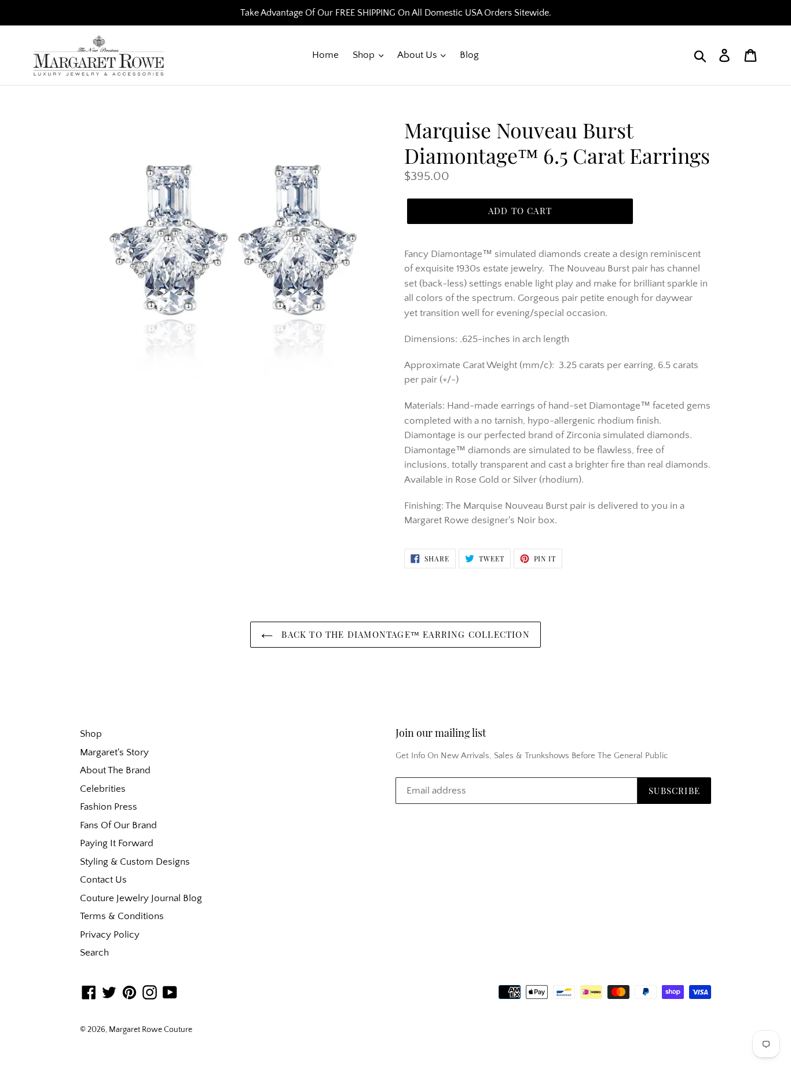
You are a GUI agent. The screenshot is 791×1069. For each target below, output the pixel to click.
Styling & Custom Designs (135, 862)
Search (94, 952)
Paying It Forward (116, 843)
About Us (418, 55)
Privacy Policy (110, 935)
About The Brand (115, 770)
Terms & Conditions (122, 916)
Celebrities (103, 789)
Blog (469, 55)
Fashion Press (108, 807)
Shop (365, 55)
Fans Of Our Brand (118, 825)
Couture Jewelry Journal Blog (141, 898)
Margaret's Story (114, 752)
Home (325, 55)
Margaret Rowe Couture (150, 1029)
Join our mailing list (440, 733)
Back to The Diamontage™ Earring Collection (404, 634)
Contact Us (103, 880)
